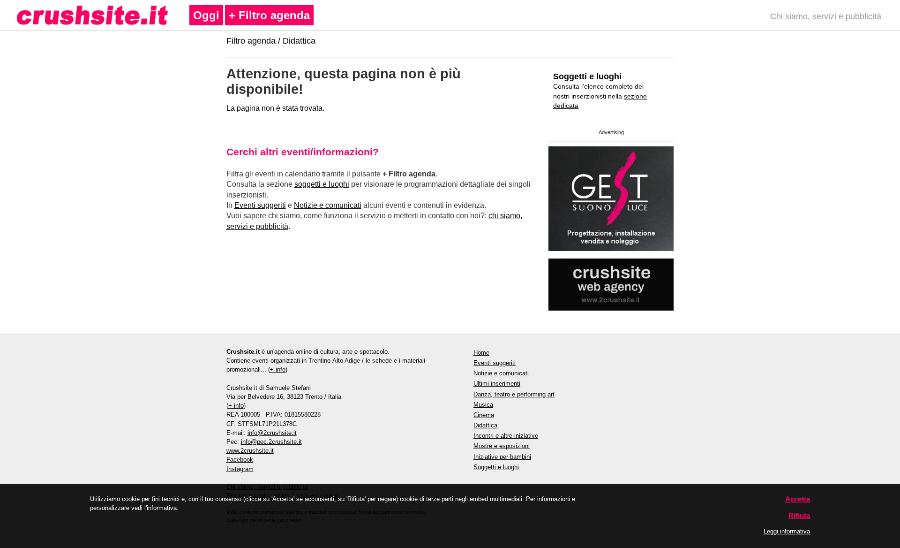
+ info (277, 369)
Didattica (299, 41)
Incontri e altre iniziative (505, 435)
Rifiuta (799, 515)
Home (481, 352)
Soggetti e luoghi (587, 76)
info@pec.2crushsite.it (271, 441)
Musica (483, 404)
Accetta (797, 499)
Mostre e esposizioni (501, 445)
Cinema (483, 415)
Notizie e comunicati (327, 205)
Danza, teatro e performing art (514, 394)
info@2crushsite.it (272, 432)
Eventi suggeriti (260, 205)
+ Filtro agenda (269, 15)
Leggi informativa (787, 531)
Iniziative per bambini (502, 456)
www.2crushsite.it (250, 450)
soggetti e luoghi (321, 184)
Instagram (240, 468)
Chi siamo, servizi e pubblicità (825, 16)
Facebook (239, 459)
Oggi (206, 15)
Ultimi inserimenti (496, 383)
